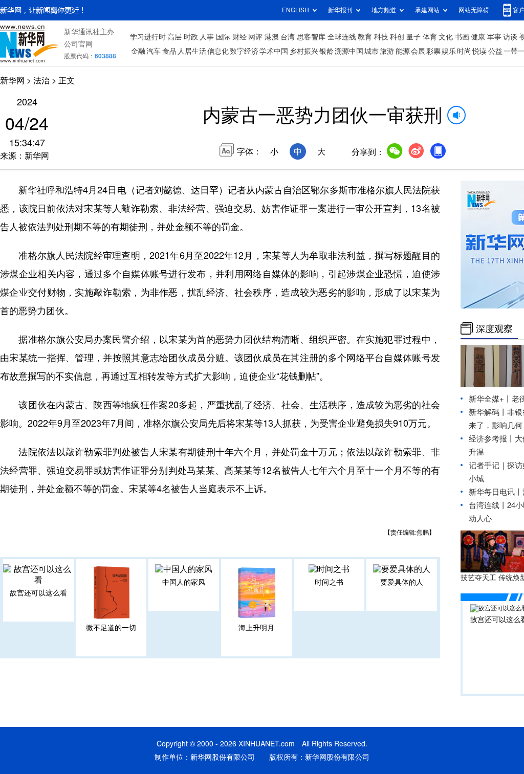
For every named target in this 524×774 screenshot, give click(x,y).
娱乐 (449, 51)
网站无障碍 (473, 10)
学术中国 (273, 51)
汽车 (153, 51)
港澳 (272, 36)
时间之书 (329, 582)
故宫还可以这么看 (38, 592)
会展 (418, 51)
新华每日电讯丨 (495, 492)
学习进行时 (148, 36)
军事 (494, 36)
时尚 (464, 51)
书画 (462, 36)
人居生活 (192, 51)
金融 (138, 51)
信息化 (218, 51)
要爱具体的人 (401, 582)
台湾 (287, 36)
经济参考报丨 (492, 439)
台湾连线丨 (488, 505)
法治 (41, 80)
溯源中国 (349, 51)
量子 (413, 36)
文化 (446, 36)
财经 (239, 36)
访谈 (510, 36)
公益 (495, 51)
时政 (191, 36)
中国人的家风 (183, 582)
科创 (397, 36)
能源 (403, 51)
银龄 (326, 51)
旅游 (387, 51)
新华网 (12, 80)
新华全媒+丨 (490, 399)
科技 (381, 36)
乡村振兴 (304, 51)
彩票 (433, 51)
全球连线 (342, 36)
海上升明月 (256, 627)
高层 (174, 36)
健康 (478, 36)
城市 (371, 51)
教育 (365, 36)
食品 (169, 51)
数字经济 (244, 51)
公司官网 (78, 44)
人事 (207, 36)
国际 (223, 36)
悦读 (479, 51)
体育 (430, 36)
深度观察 (494, 328)
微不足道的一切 (111, 627)
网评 (255, 36)
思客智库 (311, 36)
